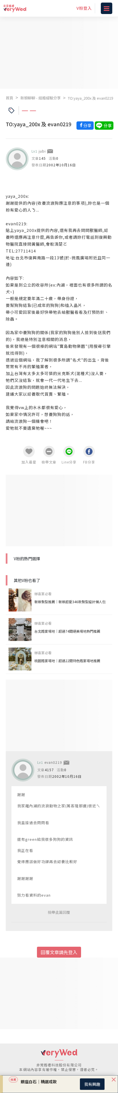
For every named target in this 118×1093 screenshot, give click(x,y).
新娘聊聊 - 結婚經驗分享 (40, 97)
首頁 (9, 97)
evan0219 (53, 762)
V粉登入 (84, 8)
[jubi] (17, 158)
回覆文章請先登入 (59, 952)
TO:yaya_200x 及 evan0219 (90, 98)
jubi (42, 151)
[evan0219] (23, 770)
